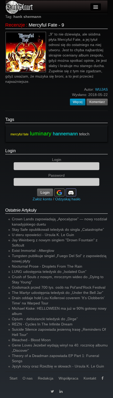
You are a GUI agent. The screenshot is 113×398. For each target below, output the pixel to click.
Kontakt (90, 378)
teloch (84, 134)
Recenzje (15, 25)
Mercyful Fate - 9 (46, 25)
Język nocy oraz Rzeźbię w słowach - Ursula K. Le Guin (58, 366)
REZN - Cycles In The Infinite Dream (42, 324)
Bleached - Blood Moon (31, 340)
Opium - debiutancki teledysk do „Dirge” (45, 319)
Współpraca (68, 378)
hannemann (65, 133)
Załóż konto (42, 199)
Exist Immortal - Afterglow (33, 250)
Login (10, 151)
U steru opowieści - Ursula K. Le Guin (43, 235)
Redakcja (45, 378)
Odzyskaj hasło (67, 199)
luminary (41, 133)
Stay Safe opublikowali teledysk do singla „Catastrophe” (58, 229)
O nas (28, 378)
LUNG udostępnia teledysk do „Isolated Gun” (49, 271)
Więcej (78, 102)
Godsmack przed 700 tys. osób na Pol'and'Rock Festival (58, 287)
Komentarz (97, 102)
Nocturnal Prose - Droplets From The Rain (47, 266)
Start (13, 378)
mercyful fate (20, 134)
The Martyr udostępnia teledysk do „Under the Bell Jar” (57, 292)
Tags (9, 119)
